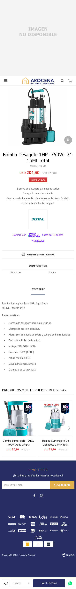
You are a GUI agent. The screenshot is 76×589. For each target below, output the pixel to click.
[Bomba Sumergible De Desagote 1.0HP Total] (55, 418)
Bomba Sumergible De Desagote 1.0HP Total (55, 442)
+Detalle (38, 240)
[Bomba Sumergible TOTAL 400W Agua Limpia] (18, 418)
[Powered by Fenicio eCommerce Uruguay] (68, 555)
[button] (69, 428)
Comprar (51, 583)
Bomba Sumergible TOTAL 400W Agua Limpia (18, 442)
